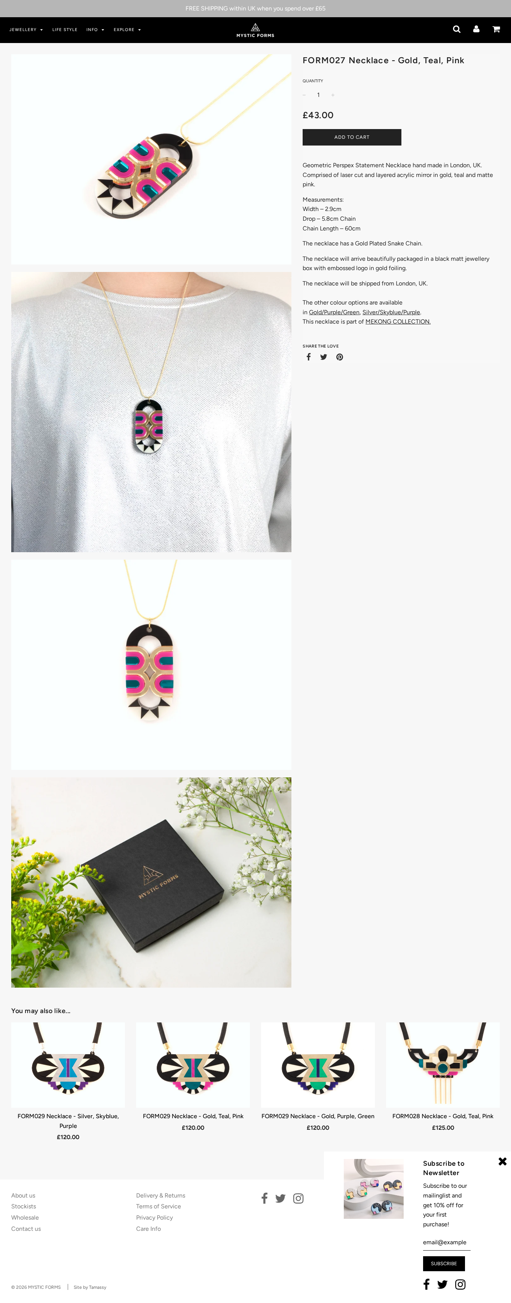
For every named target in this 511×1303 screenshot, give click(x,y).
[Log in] (476, 29)
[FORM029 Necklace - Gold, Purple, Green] (318, 1065)
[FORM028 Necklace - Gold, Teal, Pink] (443, 1065)
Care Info (148, 1228)
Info (93, 29)
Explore (125, 29)
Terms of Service (158, 1206)
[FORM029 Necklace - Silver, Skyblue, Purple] (68, 1065)
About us (23, 1195)
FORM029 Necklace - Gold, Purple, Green (317, 1116)
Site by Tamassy (90, 1287)
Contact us (26, 1228)
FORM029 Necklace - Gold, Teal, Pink (193, 1116)
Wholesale (25, 1217)
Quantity (313, 81)
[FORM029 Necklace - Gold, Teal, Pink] (193, 1065)
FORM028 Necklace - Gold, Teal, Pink (442, 1116)
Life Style (65, 29)
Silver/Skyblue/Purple (391, 312)
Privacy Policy (154, 1217)
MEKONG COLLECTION (397, 321)
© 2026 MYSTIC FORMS (36, 1287)
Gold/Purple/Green (334, 312)
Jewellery (23, 29)
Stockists (23, 1206)
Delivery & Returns (160, 1195)
